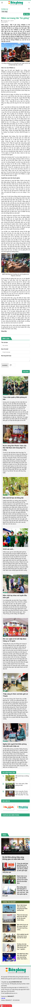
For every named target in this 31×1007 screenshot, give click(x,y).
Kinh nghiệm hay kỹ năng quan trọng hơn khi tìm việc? (22, 936)
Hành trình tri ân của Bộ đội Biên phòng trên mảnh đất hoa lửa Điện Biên (22, 879)
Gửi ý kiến (26, 371)
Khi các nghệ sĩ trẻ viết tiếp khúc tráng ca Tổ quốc (14, 640)
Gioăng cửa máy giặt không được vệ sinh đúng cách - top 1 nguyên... (22, 946)
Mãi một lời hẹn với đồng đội (13, 498)
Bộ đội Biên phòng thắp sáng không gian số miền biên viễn (13, 858)
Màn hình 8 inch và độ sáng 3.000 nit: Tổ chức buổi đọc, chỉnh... (22, 927)
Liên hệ (3, 998)
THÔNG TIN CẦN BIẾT (9, 902)
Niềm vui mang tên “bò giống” (15, 18)
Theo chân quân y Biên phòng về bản (21, 784)
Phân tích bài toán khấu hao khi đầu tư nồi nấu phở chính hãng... (22, 917)
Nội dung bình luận (6, 355)
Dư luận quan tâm (8, 772)
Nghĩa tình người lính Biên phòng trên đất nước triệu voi (15, 745)
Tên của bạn (4, 342)
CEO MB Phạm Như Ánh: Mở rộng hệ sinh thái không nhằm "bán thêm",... (22, 956)
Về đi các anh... (8, 549)
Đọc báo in (6, 801)
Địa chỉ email (4, 349)
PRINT (27, 14)
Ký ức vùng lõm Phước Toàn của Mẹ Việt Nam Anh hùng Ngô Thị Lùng (14, 448)
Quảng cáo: (7, 996)
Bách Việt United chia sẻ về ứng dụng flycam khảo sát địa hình (22, 907)
